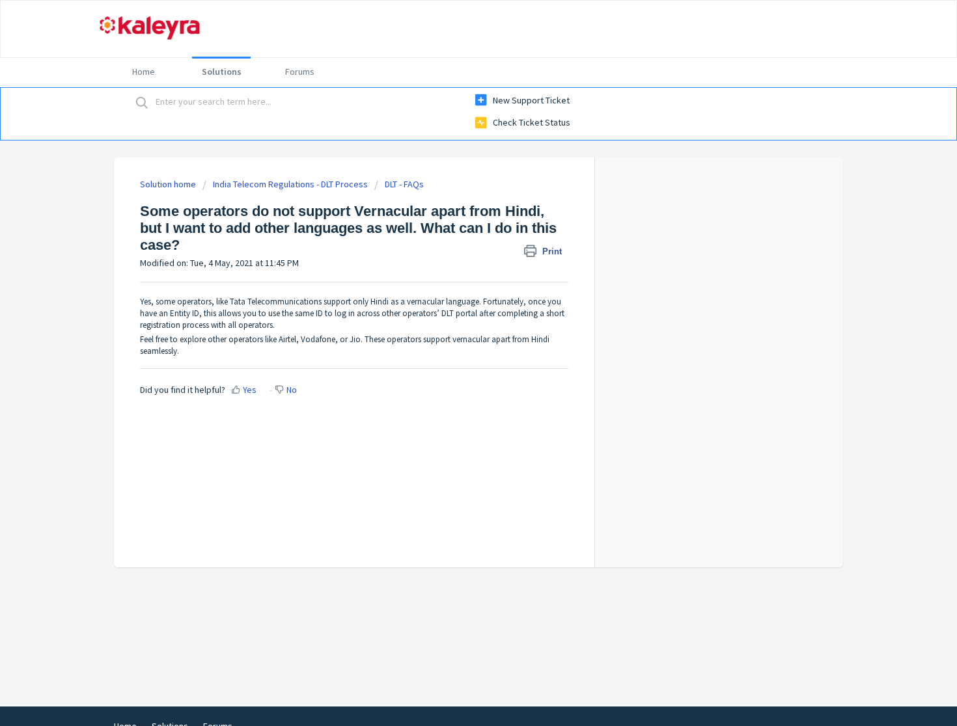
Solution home (169, 184)
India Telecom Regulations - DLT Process (290, 184)
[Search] (142, 102)
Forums (299, 71)
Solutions (222, 71)
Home (143, 71)
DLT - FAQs (404, 184)
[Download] (454, 192)
